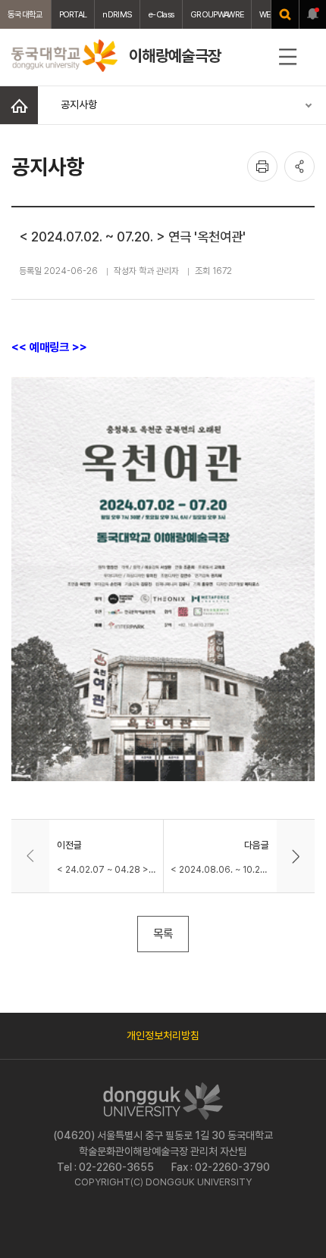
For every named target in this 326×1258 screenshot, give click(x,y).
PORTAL (73, 14)
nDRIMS (117, 14)
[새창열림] (285, 14)
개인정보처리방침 (163, 1035)
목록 (163, 933)
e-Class (161, 14)
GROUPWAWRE (216, 14)
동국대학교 (25, 14)
